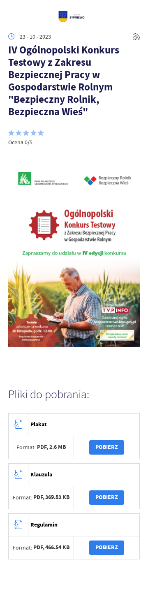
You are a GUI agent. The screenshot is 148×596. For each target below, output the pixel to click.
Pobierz (106, 447)
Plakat (38, 424)
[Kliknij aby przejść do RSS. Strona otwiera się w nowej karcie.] (136, 36)
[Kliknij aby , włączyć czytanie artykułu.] (14, 158)
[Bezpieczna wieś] (74, 345)
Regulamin (44, 525)
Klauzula (41, 474)
